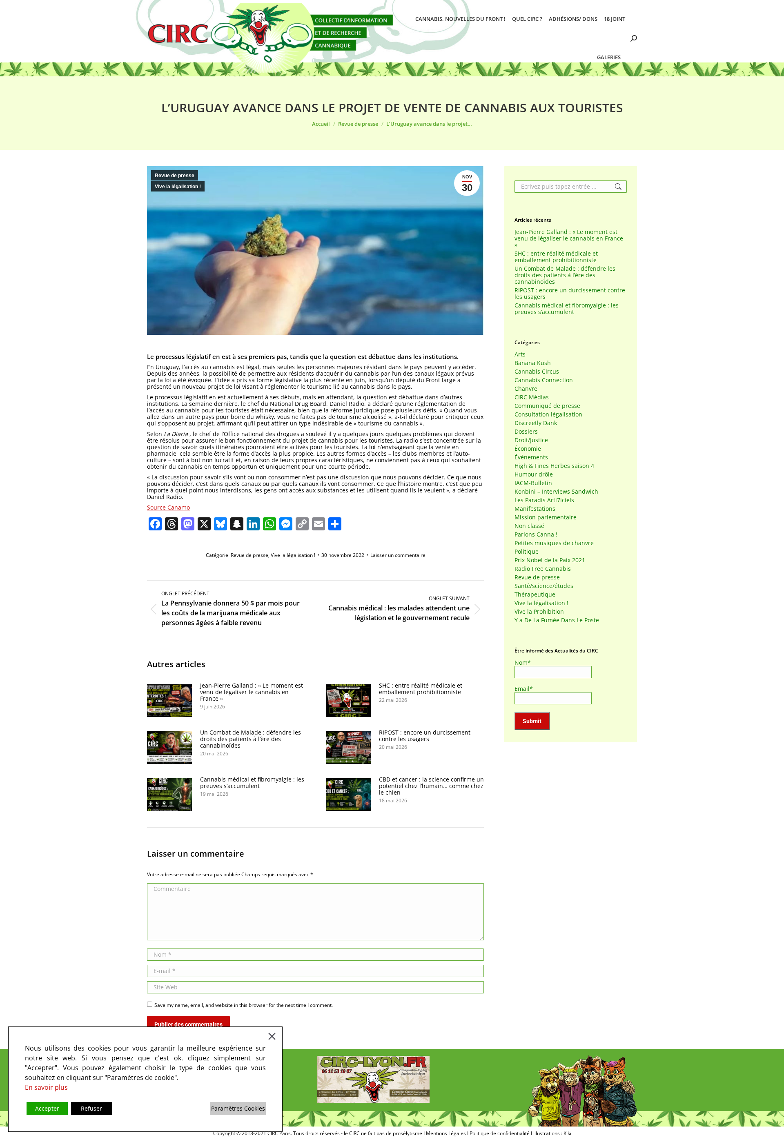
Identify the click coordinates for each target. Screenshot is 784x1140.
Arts (520, 354)
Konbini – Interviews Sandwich (556, 491)
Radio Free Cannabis (542, 569)
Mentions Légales (446, 1133)
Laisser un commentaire (397, 555)
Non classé (529, 526)
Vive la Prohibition (539, 611)
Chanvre (525, 388)
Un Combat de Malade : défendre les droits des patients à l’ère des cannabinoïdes (250, 739)
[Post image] (169, 700)
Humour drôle (533, 474)
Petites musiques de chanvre (554, 543)
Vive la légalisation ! (178, 186)
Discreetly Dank (535, 423)
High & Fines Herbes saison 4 (554, 466)
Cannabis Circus (536, 371)
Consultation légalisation (548, 414)
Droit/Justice (531, 440)
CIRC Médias (531, 397)
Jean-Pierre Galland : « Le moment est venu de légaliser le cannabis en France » (251, 692)
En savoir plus (46, 1087)
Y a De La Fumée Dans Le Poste (556, 620)
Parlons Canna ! (535, 534)
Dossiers (526, 431)
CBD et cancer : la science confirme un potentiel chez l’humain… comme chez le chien (431, 786)
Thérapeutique (534, 594)
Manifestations (534, 508)
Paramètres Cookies (238, 1108)
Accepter (47, 1108)
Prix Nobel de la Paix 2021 (549, 560)
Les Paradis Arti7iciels (544, 500)
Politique (526, 551)
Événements (531, 457)
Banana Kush (532, 363)
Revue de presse (174, 175)
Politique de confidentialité (500, 1133)
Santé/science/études (543, 586)
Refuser (91, 1108)
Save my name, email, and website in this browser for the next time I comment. (243, 1005)
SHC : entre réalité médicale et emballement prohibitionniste (420, 688)
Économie (527, 448)
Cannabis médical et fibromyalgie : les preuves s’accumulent (252, 782)
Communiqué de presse (547, 406)
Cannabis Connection (543, 380)
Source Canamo (168, 507)
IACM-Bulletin (533, 483)
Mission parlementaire (545, 517)
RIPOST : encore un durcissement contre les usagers (424, 735)
